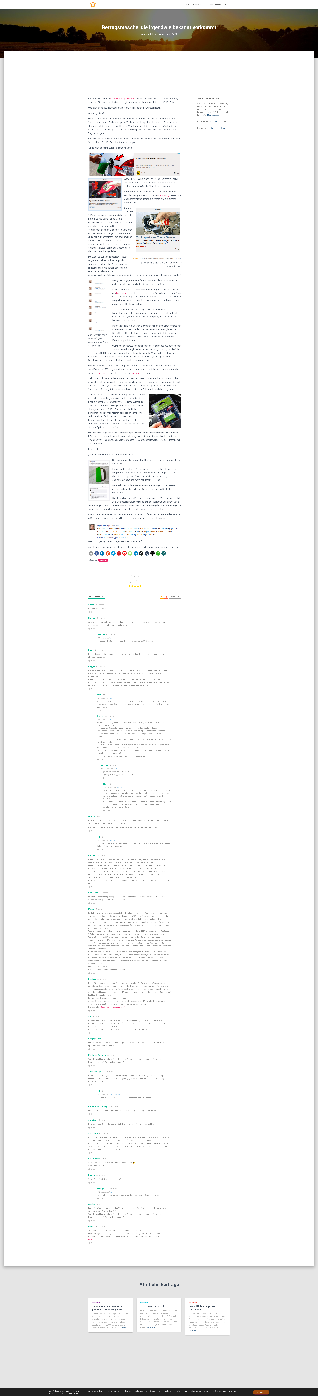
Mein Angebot (213, 115)
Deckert (116, 769)
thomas (113, 638)
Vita (187, 4)
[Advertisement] (159, 78)
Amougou (101, 1189)
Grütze (112, 840)
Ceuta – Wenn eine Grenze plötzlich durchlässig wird (107, 1308)
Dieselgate (121, 293)
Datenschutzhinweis (213, 4)
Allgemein (103, 560)
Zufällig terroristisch (152, 1306)
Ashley (91, 1204)
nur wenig (135, 373)
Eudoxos (119, 787)
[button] (91, 553)
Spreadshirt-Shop (218, 128)
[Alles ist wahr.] (92, 4)
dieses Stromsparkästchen (123, 98)
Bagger (112, 698)
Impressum (197, 4)
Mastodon (214, 121)
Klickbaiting (163, 195)
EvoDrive (92, 1239)
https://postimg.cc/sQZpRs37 (112, 1007)
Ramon (112, 1192)
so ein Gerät (100, 373)
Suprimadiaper (115, 1094)
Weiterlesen (123, 1328)
